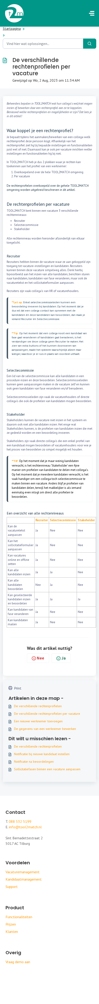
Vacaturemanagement (23, 872)
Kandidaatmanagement (24, 879)
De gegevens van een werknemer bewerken (45, 729)
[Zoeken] (89, 44)
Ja (63, 658)
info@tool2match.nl (25, 827)
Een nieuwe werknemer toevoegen (38, 721)
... (30, 28)
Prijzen (11, 924)
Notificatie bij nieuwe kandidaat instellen (42, 754)
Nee (40, 658)
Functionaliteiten (19, 917)
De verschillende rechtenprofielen (38, 706)
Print (17, 688)
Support (12, 886)
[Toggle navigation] (91, 13)
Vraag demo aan (18, 962)
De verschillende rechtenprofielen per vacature (47, 714)
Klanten (12, 931)
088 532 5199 (20, 821)
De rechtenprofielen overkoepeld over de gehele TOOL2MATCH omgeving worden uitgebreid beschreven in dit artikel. (48, 188)
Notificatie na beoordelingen (34, 761)
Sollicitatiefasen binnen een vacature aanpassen (47, 769)
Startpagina (12, 28)
